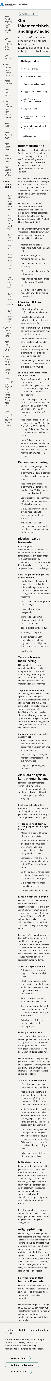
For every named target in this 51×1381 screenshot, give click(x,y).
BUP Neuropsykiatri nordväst (10, 222)
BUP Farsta (8, 57)
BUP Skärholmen (8, 135)
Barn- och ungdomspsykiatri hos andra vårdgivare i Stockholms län (9, 392)
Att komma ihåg (30, 136)
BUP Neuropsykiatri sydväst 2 (10, 281)
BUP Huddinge (7, 92)
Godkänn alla (18, 1358)
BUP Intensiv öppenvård (8, 331)
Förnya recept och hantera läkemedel (34, 117)
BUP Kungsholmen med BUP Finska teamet (8, 109)
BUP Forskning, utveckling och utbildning (8, 364)
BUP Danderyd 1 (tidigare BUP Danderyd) (8, 24)
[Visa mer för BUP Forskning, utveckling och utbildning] (3, 356)
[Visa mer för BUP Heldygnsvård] (3, 342)
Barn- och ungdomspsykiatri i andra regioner (9, 418)
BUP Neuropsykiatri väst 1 (10, 299)
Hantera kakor (18, 1371)
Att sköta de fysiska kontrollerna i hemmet (32, 100)
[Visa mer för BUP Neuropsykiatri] (3, 181)
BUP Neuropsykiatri (8, 185)
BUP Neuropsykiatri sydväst (10, 261)
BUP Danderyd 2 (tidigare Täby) (8, 44)
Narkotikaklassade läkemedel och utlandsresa (35, 127)
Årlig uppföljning (30, 109)
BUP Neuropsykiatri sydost (10, 242)
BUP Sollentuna (8, 147)
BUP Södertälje (8, 158)
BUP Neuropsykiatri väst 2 (10, 316)
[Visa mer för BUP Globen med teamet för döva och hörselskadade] (3, 64)
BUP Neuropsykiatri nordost (10, 202)
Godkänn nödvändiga (22, 1364)
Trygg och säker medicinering (35, 91)
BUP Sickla (7, 125)
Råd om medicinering (32, 76)
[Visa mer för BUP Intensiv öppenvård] (3, 328)
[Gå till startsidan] (25, 4)
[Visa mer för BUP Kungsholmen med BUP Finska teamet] (3, 101)
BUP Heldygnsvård (8, 346)
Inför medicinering (31, 69)
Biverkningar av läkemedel (34, 84)
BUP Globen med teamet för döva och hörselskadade (9, 74)
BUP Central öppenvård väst (9, 171)
